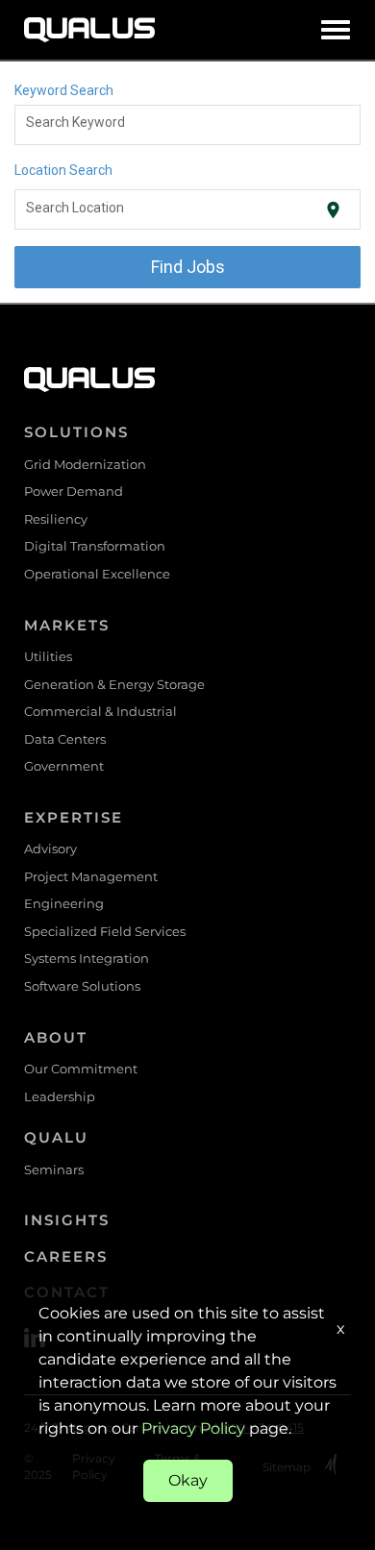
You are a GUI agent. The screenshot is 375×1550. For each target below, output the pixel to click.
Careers (66, 1256)
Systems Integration (86, 958)
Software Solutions (82, 986)
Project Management (91, 876)
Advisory (50, 848)
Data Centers (65, 739)
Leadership (59, 1096)
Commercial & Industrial (100, 711)
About (56, 1037)
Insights (67, 1220)
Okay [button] (188, 1480)
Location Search (63, 170)
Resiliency (56, 519)
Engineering (64, 903)
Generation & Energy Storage (114, 684)
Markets (67, 625)
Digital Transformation (94, 546)
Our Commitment (81, 1068)
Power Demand (73, 491)
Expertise (73, 817)
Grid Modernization (85, 464)
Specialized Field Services (105, 931)
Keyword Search (63, 90)
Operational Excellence (97, 573)
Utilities (48, 656)
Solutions (76, 432)
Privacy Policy (193, 1428)
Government (64, 766)
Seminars (54, 1169)
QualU (56, 1137)
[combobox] (188, 125)
